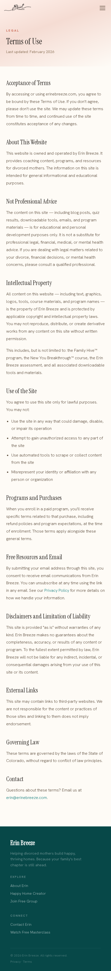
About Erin (19, 885)
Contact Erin (20, 924)
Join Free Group (23, 901)
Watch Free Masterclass (30, 932)
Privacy (15, 962)
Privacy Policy (56, 590)
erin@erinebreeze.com (26, 797)
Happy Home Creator (28, 893)
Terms (27, 962)
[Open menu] (102, 8)
